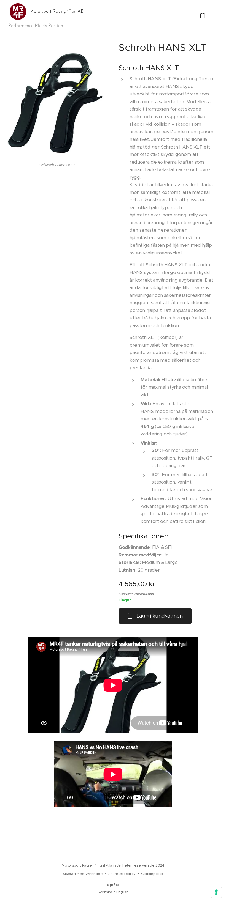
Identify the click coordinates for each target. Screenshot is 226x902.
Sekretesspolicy (122, 873)
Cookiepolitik (152, 873)
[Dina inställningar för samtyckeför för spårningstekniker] (216, 892)
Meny (213, 15)
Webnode (94, 873)
